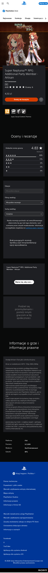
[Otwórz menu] (2, 3)
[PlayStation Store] (11, 11)
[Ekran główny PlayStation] (24, 3)
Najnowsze (7, 18)
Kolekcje (18, 18)
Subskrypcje (38, 18)
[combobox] (24, 191)
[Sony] (42, 572)
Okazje (27, 18)
